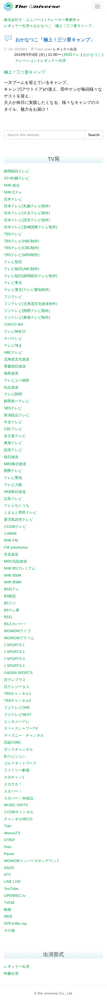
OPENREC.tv (14, 895)
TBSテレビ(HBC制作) (21, 241)
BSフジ (10, 603)
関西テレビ (13, 471)
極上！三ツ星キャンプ (24, 72)
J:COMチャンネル (19, 812)
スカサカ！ (13, 784)
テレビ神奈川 (15, 331)
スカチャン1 (14, 777)
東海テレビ (13, 443)
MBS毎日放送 (15, 464)
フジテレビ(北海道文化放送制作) (30, 304)
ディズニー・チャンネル (24, 735)
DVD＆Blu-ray (15, 923)
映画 (7, 909)
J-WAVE (10, 533)
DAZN (9, 868)
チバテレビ (13, 338)
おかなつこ (92, 54)
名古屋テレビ (15, 436)
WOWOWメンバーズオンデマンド (32, 861)
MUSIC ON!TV (16, 805)
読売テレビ (13, 450)
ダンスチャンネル (18, 749)
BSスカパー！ (15, 624)
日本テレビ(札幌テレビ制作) (27, 206)
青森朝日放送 (15, 366)
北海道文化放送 (16, 359)
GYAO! (9, 840)
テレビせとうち (16, 505)
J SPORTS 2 (14, 652)
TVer (8, 826)
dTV (7, 874)
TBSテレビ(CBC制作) (21, 248)
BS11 (8, 617)
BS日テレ (72, 54)
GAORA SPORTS (18, 673)
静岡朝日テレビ (16, 171)
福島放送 (11, 373)
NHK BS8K (13, 582)
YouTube (11, 888)
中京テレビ (13, 422)
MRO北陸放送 (15, 561)
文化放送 (11, 554)
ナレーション (26, 60)
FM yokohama (16, 547)
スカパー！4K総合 (19, 798)
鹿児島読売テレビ (18, 519)
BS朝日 (10, 596)
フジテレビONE (17, 707)
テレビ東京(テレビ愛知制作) (27, 290)
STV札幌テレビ (16, 178)
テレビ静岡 (13, 394)
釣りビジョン (15, 756)
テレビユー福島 (16, 380)
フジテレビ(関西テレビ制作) (27, 311)
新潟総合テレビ (16, 415)
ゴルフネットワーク (20, 763)
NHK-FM (11, 540)
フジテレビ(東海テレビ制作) (27, 317)
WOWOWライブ (17, 631)
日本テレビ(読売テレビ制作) (27, 220)
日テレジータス (16, 687)
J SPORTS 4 (14, 666)
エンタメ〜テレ (16, 721)
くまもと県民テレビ (20, 512)
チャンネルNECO (18, 819)
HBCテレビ (13, 352)
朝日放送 (11, 457)
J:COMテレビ (15, 526)
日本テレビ (13, 199)
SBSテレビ (13, 408)
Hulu (7, 847)
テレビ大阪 (13, 485)
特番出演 (11, 973)
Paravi (9, 854)
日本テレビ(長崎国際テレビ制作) (30, 227)
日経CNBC (12, 742)
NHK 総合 (12, 185)
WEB (8, 916)
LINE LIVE (12, 881)
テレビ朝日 (13, 262)
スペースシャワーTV (21, 728)
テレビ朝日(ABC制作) (21, 269)
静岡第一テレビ (16, 401)
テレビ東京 (13, 283)
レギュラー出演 (65, 49)
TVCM (9, 902)
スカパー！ (13, 791)
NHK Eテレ (13, 192)
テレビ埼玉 (13, 345)
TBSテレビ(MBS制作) (21, 255)
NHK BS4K (13, 575)
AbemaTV (12, 833)
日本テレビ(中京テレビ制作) (27, 213)
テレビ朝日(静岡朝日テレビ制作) (30, 276)
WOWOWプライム (19, 638)
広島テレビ (13, 499)
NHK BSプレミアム (19, 568)
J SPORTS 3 (14, 659)
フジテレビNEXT (18, 714)
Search (94, 135)
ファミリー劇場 (16, 770)
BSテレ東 (11, 610)
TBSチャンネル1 (17, 693)
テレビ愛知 (13, 478)
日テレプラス (15, 680)
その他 (9, 930)
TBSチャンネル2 (17, 700)
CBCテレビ (13, 429)
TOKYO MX (13, 324)
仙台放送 (11, 387)
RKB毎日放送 (15, 492)
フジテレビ (13, 297)
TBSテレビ (13, 234)
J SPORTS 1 (14, 645)
